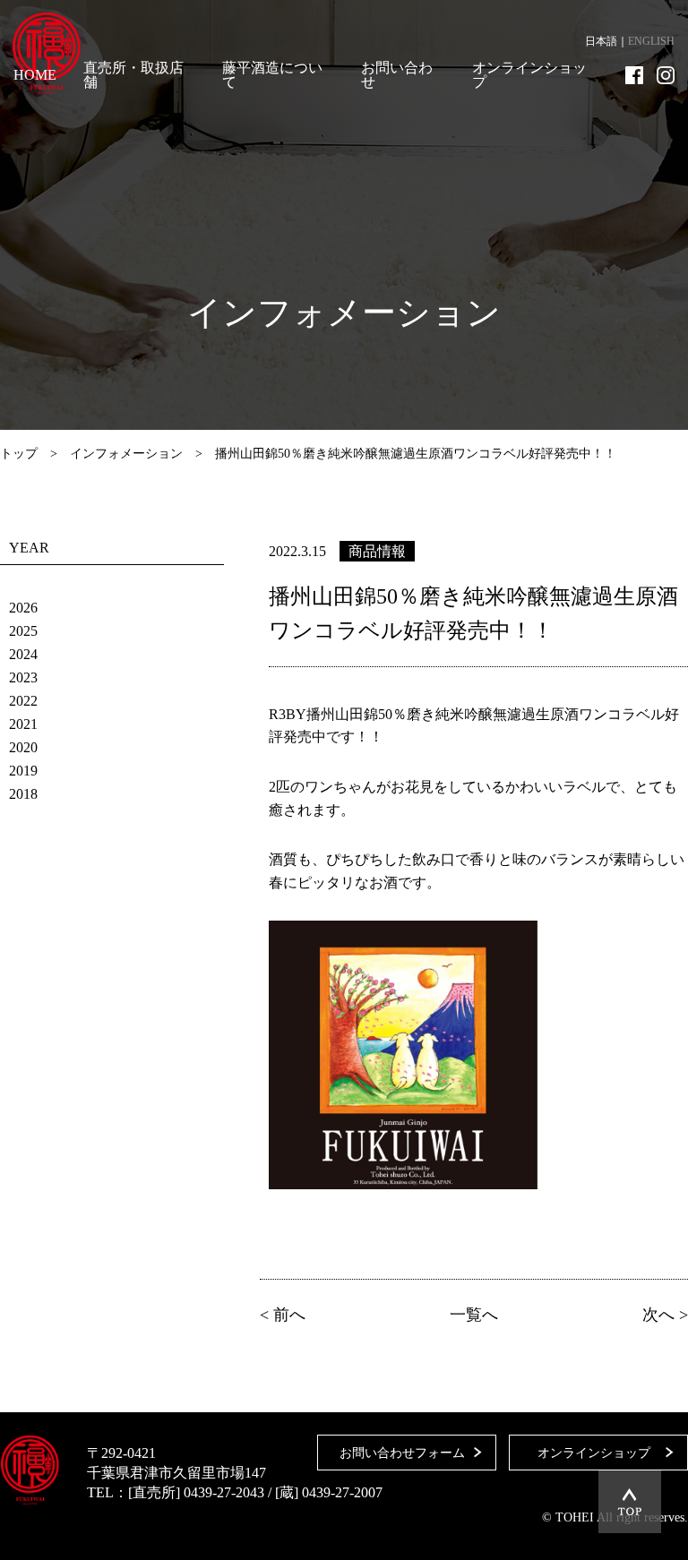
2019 (23, 770)
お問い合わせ (397, 75)
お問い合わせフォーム (402, 1453)
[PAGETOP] (629, 1501)
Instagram (666, 75)
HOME (34, 74)
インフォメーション (126, 453)
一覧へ (474, 1315)
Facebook (634, 75)
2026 (23, 607)
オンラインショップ (529, 75)
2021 (23, 724)
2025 (23, 631)
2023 (23, 677)
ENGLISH (651, 41)
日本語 (601, 41)
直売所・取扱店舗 (133, 75)
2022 (23, 700)
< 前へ (282, 1315)
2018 (23, 793)
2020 (23, 747)
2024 (23, 654)
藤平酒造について (272, 75)
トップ (19, 453)
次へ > (665, 1315)
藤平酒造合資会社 (47, 53)
